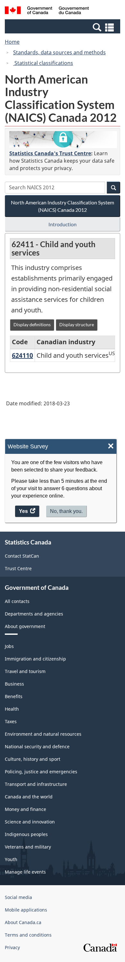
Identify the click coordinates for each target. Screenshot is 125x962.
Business (14, 684)
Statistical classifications (43, 63)
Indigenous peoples (26, 834)
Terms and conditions (28, 935)
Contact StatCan (22, 556)
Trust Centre (18, 568)
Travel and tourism (25, 671)
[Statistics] (63, 139)
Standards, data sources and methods (59, 52)
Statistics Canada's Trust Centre (50, 153)
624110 (22, 355)
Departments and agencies (34, 614)
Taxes (11, 721)
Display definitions (32, 324)
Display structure (76, 324)
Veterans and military (28, 847)
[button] (63, 27)
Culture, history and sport (32, 759)
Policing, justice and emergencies (41, 772)
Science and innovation (30, 822)
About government (25, 626)
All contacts (17, 601)
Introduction (62, 224)
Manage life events (25, 872)
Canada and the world (29, 797)
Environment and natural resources (43, 734)
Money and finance (25, 809)
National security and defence (37, 746)
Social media (18, 897)
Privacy (12, 947)
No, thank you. (66, 511)
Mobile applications (26, 910)
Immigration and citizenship (35, 659)
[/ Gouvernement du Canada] (47, 11)
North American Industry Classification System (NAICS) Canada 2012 (62, 206)
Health (12, 709)
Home (12, 41)
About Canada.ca (23, 922)
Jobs (9, 646)
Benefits (13, 696)
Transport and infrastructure (36, 784)
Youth (11, 859)
